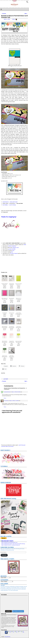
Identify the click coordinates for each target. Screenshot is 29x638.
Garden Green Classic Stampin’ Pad (4, 356)
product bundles (12, 249)
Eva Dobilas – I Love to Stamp (9, 205)
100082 (11, 358)
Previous (3, 13)
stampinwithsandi (7, 391)
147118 (18, 329)
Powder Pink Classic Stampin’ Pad (11, 342)
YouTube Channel (14, 253)
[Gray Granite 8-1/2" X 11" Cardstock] (11, 295)
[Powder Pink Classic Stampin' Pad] (11, 338)
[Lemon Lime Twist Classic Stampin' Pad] (18, 338)
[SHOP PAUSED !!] (14, 458)
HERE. (25, 244)
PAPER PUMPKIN (12, 246)
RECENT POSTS (8, 541)
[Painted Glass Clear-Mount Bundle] (11, 281)
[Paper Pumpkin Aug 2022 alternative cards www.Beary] (14, 601)
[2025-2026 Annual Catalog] (14, 517)
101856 (18, 300)
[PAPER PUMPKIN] (14, 490)
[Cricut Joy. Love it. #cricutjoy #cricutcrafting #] (14, 608)
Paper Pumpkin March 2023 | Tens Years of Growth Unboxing (13, 543)
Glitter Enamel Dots (11, 313)
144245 (18, 286)
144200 (11, 314)
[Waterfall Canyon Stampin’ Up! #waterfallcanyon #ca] (14, 607)
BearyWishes (7, 636)
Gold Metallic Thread (4, 313)
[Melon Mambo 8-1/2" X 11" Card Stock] (5, 295)
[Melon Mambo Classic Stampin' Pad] (5, 338)
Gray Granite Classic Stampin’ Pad (18, 327)
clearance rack (15, 247)
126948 (4, 344)
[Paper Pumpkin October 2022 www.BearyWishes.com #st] (14, 598)
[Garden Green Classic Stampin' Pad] (5, 353)
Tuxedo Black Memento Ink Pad (18, 313)
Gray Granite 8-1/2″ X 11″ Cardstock (11, 299)
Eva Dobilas (6, 400)
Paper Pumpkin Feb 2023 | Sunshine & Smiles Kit (10, 545)
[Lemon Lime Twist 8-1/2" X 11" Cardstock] (18, 281)
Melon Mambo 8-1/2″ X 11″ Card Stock (5, 299)
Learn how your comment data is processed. (13, 445)
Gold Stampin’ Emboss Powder (11, 327)
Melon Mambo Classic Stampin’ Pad (4, 342)
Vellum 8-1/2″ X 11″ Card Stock (18, 299)
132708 (18, 314)
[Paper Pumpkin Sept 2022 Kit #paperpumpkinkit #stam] (14, 599)
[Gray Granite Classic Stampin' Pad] (18, 324)
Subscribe (4, 555)
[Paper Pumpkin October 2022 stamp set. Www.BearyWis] (14, 597)
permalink (6, 379)
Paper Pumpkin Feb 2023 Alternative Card (9, 542)
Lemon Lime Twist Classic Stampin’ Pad (18, 342)
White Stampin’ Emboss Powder (4, 327)
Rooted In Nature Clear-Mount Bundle (5, 284)
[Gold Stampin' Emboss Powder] (11, 324)
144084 (11, 344)
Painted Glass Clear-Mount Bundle (11, 284)
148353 (4, 286)
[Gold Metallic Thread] (5, 310)
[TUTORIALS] (14, 474)
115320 (4, 301)
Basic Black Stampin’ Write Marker (11, 356)
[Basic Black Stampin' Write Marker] (11, 353)
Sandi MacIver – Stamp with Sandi (10, 202)
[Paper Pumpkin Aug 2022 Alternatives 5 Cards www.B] (14, 605)
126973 (4, 358)
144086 (18, 344)
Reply (5, 398)
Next (26, 13)
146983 (11, 301)
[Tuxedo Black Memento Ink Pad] (18, 310)
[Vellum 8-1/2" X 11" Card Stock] (18, 295)
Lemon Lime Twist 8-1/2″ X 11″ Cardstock (18, 284)
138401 (4, 314)
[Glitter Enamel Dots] (11, 310)
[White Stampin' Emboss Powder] (5, 324)
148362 (11, 286)
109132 (4, 328)
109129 (11, 328)
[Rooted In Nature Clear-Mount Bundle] (5, 281)
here (13, 250)
